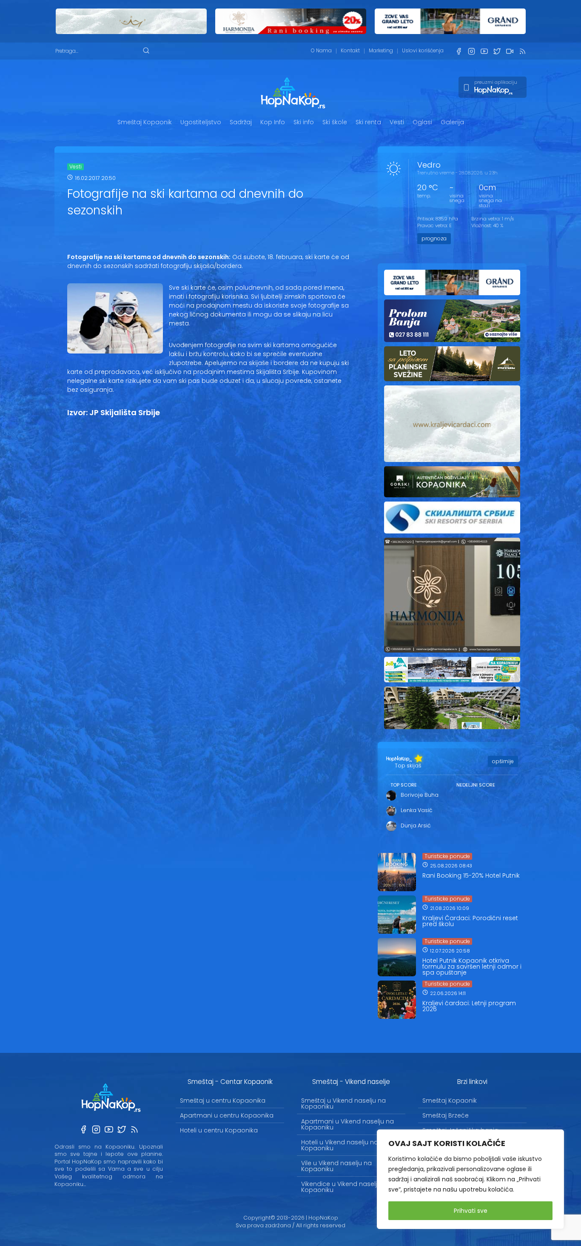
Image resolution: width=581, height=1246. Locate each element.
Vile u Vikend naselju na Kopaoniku (336, 1166)
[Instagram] (471, 51)
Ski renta (368, 122)
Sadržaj (241, 122)
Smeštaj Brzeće (445, 1115)
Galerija (452, 122)
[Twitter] (496, 51)
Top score (403, 784)
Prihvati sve (470, 1210)
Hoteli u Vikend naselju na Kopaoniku (339, 1145)
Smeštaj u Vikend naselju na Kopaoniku (343, 1103)
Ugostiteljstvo (200, 122)
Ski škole (334, 122)
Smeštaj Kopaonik (144, 122)
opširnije (503, 761)
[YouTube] (484, 51)
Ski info (303, 122)
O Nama (321, 50)
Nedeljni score (475, 784)
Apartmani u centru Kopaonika (226, 1115)
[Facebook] (458, 51)
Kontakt (350, 50)
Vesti (397, 122)
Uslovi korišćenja (423, 50)
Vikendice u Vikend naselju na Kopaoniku (345, 1187)
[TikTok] (509, 51)
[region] (470, 1179)
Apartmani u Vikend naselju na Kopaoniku (347, 1124)
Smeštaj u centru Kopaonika (222, 1100)
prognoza (434, 238)
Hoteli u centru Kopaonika (219, 1130)
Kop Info (272, 122)
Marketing (381, 50)
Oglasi (422, 122)
